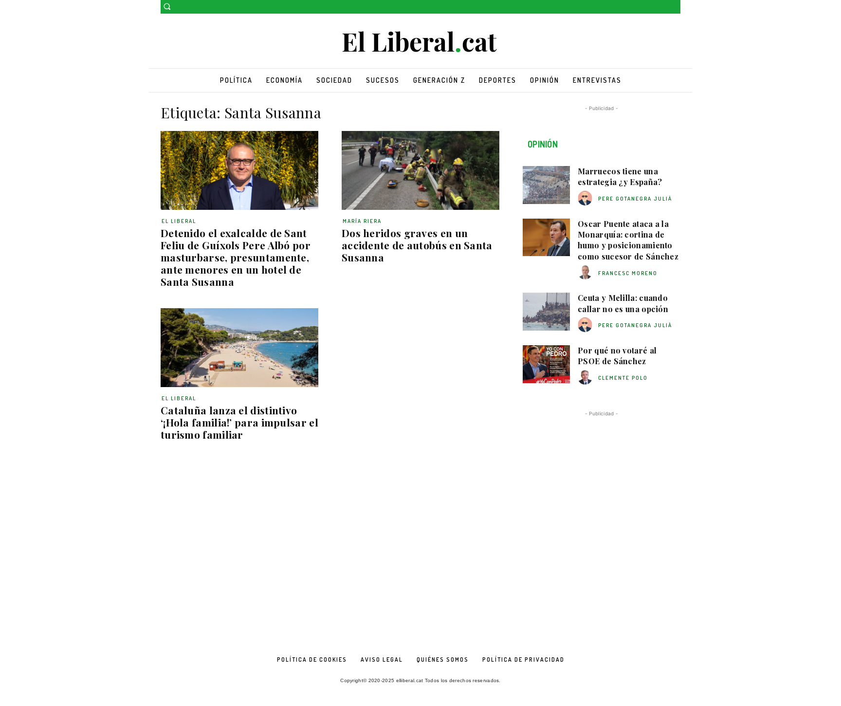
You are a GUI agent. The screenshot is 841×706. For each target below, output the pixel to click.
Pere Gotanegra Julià (635, 198)
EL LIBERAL (179, 221)
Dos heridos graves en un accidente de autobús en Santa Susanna (417, 245)
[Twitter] (674, 7)
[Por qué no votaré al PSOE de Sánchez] (546, 364)
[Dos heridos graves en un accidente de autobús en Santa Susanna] (420, 170)
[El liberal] (420, 42)
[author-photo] (586, 198)
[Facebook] (661, 7)
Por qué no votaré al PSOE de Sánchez (617, 355)
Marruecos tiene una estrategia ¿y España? (620, 176)
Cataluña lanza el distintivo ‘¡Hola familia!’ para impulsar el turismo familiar (239, 422)
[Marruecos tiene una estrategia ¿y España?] (546, 185)
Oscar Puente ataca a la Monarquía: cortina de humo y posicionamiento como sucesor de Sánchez (628, 240)
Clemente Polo (623, 377)
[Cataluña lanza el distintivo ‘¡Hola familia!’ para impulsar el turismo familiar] (239, 347)
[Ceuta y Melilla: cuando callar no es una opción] (546, 312)
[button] (167, 6)
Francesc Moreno (628, 273)
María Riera (362, 221)
